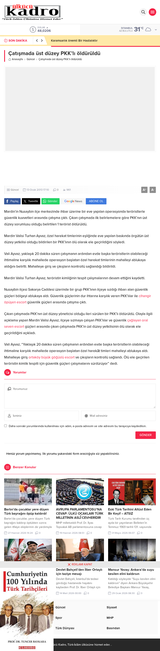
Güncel (31, 59)
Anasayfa (17, 59)
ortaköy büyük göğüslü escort (52, 357)
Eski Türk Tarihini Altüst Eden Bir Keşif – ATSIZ (129, 511)
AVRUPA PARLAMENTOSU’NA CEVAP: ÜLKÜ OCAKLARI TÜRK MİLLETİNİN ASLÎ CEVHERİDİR (79, 513)
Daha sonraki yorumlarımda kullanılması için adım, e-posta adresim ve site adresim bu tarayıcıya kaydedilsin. (77, 426)
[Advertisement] (80, 169)
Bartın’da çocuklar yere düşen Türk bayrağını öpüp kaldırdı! (26, 511)
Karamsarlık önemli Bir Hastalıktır (74, 40)
